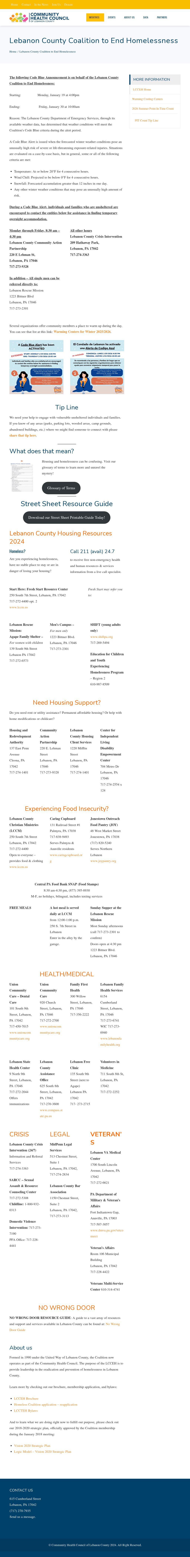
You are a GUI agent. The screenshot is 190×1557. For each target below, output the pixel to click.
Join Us (56, 4)
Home (14, 4)
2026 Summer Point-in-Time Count (153, 108)
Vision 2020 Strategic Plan (32, 1445)
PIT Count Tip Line (146, 120)
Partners (162, 17)
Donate (68, 4)
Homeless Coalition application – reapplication (45, 1404)
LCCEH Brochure (26, 1398)
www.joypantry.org (103, 860)
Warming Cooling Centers (147, 99)
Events (111, 17)
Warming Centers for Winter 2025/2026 (82, 331)
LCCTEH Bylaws (26, 1410)
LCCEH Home (142, 89)
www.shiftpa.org (101, 636)
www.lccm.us (18, 607)
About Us (129, 17)
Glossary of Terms (61, 487)
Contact (26, 4)
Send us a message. (23, 1516)
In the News (41, 4)
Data (145, 17)
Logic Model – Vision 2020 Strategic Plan (42, 1451)
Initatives (94, 17)
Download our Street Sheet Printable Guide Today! (66, 517)
